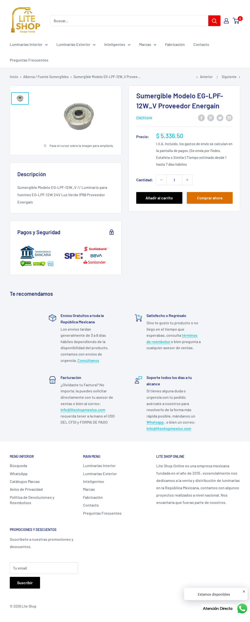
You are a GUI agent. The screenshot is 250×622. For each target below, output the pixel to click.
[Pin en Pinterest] (210, 117)
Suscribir (25, 582)
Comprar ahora (209, 197)
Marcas (145, 44)
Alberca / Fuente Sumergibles (46, 77)
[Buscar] (214, 20)
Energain (144, 118)
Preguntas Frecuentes (29, 60)
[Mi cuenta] (226, 20)
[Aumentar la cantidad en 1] (187, 180)
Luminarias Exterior (73, 44)
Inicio (14, 77)
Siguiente (229, 77)
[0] (236, 21)
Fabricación (175, 44)
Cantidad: (144, 179)
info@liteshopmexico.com (83, 409)
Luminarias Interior (26, 44)
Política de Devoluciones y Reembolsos (32, 500)
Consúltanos (88, 360)
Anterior (206, 77)
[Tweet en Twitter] (220, 117)
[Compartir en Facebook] (201, 117)
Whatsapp (155, 422)
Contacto (201, 44)
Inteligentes (114, 44)
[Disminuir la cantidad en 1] (161, 180)
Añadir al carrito (159, 197)
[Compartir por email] (229, 117)
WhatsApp (19, 473)
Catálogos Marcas (25, 481)
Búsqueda (18, 465)
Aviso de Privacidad (26, 489)
